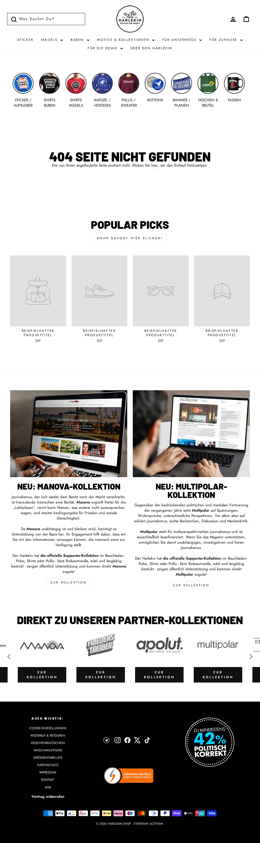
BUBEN (78, 39)
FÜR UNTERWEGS (180, 39)
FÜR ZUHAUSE (224, 39)
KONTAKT (47, 779)
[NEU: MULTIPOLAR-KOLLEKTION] (191, 433)
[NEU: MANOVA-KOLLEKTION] (68, 433)
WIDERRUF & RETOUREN (47, 735)
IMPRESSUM (47, 772)
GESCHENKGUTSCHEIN (48, 742)
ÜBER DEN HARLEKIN (151, 48)
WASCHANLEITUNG (48, 750)
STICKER (25, 39)
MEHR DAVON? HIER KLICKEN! (130, 238)
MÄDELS (50, 39)
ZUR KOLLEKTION (69, 582)
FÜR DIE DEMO (103, 48)
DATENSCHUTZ (48, 765)
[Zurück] (8, 656)
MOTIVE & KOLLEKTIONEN (124, 39)
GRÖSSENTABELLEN (47, 757)
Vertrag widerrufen (47, 796)
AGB (48, 787)
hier (154, 165)
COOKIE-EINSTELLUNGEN (47, 728)
